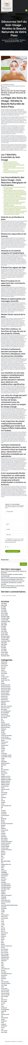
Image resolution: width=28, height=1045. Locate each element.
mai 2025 (3, 628)
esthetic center (5, 789)
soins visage (4, 996)
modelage (3, 897)
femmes (3, 802)
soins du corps (5, 991)
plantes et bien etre (6, 946)
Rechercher (5, 560)
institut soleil (4, 848)
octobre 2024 (4, 639)
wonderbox (4, 1026)
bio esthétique (5, 712)
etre (2, 791)
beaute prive (4, 698)
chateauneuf (4, 742)
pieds (2, 942)
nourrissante (4, 918)
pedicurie (3, 936)
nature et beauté (5, 902)
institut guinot (5, 844)
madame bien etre (6, 864)
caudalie (3, 734)
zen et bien (4, 1032)
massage (3, 882)
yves (2, 1029)
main (2, 867)
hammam (3, 828)
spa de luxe (4, 999)
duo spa (3, 771)
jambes (3, 851)
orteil (2, 923)
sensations (4, 975)
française (3, 812)
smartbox (3, 978)
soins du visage (19, 86)
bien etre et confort (6, 706)
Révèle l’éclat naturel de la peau (11, 172)
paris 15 (3, 931)
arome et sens (5, 676)
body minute (4, 714)
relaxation (4, 960)
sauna (2, 967)
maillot (3, 866)
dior (2, 766)
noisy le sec (4, 916)
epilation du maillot (6, 779)
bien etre (3, 704)
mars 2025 (4, 631)
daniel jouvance (5, 763)
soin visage (7, 86)
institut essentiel (5, 843)
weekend (3, 1024)
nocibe (3, 910)
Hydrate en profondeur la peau (10, 161)
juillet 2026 (4, 605)
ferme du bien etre (6, 805)
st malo (3, 1003)
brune (2, 720)
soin (2, 980)
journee (3, 854)
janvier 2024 (4, 654)
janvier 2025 (4, 634)
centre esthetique (6, 738)
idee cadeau (4, 840)
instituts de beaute (6, 849)
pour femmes (4, 949)
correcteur (4, 753)
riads (2, 964)
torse (2, 1006)
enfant (3, 774)
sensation (3, 972)
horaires (3, 835)
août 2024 (4, 642)
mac (2, 862)
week (2, 1022)
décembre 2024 (5, 636)
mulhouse (3, 898)
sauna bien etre (5, 968)
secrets (3, 970)
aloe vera (3, 667)
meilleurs (3, 893)
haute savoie (4, 830)
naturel (3, 903)
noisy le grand (5, 915)
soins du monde (5, 993)
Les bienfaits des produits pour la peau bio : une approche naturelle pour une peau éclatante (13, 582)
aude (2, 681)
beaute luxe (4, 696)
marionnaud (4, 875)
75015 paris (4, 662)
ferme (2, 804)
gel (2, 817)
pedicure (3, 934)
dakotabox (4, 761)
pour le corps (4, 952)
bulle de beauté (5, 724)
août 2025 (4, 623)
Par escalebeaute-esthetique (7, 84)
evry (2, 796)
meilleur (3, 892)
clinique (3, 748)
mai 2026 (3, 608)
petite (2, 939)
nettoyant (4, 908)
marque (3, 877)
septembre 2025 (5, 621)
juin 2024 (3, 646)
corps (15, 38)
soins (2, 986)
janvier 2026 (4, 615)
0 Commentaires (6, 89)
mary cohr (3, 879)
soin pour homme (5, 983)
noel (2, 913)
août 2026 (4, 603)
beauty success (5, 701)
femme (3, 800)
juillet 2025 (4, 624)
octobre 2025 (4, 620)
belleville (3, 703)
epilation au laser (5, 778)
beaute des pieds (5, 689)
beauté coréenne (5, 686)
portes (3, 947)
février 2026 (4, 613)
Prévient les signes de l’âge (9, 166)
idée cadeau (4, 838)
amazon (3, 668)
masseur (3, 890)
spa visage (4, 1001)
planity (3, 944)
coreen (3, 750)
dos (2, 768)
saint (2, 965)
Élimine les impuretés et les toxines (11, 163)
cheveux (3, 743)
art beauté (4, 678)
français (3, 810)
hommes (3, 833)
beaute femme (5, 693)
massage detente (6, 885)
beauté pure (4, 699)
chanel (3, 740)
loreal (2, 857)
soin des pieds (5, 981)
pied (2, 941)
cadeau (3, 730)
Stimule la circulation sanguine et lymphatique (14, 164)
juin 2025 (3, 626)
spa (2, 998)
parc (2, 926)
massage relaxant (6, 887)
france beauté (5, 815)
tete (2, 1004)
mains (2, 869)
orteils (3, 924)
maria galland (4, 874)
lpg (2, 859)
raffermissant (4, 955)
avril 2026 (3, 610)
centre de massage (6, 735)
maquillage (4, 872)
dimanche (3, 765)
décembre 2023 (5, 655)
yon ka (3, 1027)
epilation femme (5, 781)
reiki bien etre (5, 959)
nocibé (3, 911)
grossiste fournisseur (7, 823)
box (2, 719)
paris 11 (3, 929)
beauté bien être (5, 685)
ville (2, 1016)
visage (5, 87)
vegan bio (3, 1011)
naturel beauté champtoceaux (9, 905)
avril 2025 (3, 629)
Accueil (11, 38)
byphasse (3, 729)
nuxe (2, 919)
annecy (3, 670)
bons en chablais (5, 716)
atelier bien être (5, 680)
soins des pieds (5, 990)
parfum (3, 928)
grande (3, 822)
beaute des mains (6, 688)
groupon (3, 825)
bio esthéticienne (6, 711)
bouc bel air (4, 717)
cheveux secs (4, 745)
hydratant (4, 836)
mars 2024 (4, 651)
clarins (3, 747)
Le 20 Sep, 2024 (5, 68)
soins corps (12, 86)
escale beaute (5, 786)
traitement (4, 1008)
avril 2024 (3, 649)
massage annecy (5, 884)
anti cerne (4, 672)
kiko (2, 856)
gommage (3, 818)
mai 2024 (3, 647)
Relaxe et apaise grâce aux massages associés (14, 170)
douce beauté (5, 769)
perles (2, 937)
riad (2, 962)
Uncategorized (5, 1009)
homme (3, 831)
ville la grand (4, 1017)
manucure (3, 871)
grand (2, 820)
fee (2, 799)
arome (2, 675)
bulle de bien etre (5, 725)
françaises (4, 813)
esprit (2, 787)
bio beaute (4, 709)
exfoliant (3, 797)
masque (3, 880)
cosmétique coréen (6, 755)
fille (2, 807)
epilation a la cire (5, 776)
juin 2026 (3, 606)
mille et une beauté (6, 895)
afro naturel (4, 665)
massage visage (5, 888)
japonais (3, 853)
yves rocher (4, 1030)
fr (1, 809)
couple (3, 758)
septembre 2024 (5, 641)
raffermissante (5, 957)
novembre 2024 (5, 637)
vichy (2, 1012)
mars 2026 (4, 611)
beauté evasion (5, 691)
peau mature (4, 933)
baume (3, 683)
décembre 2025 (5, 616)
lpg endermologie (5, 861)
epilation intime (5, 784)
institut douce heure (6, 841)
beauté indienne (5, 694)
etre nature (4, 792)
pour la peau (4, 950)
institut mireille (5, 846)
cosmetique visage (6, 756)
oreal (2, 921)
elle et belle (4, 773)
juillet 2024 (4, 644)
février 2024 (4, 652)
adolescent (4, 663)
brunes (3, 722)
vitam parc (4, 1021)
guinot (3, 827)
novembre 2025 (5, 618)
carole (2, 732)
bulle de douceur (5, 727)
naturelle (3, 906)
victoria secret (5, 1014)
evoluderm (4, 794)
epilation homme (5, 782)
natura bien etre (5, 900)
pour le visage (5, 954)
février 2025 (4, 633)
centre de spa (5, 737)
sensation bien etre (6, 973)
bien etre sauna (5, 707)
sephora (3, 977)
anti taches (4, 673)
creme (2, 760)
